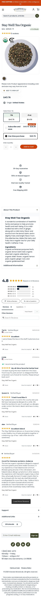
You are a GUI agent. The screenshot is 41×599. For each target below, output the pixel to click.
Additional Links (8, 516)
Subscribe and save (22, 127)
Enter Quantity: (8, 143)
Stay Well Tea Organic (9, 344)
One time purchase (22, 136)
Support (5, 510)
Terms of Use (15, 568)
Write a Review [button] (12, 301)
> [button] (21, 501)
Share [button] (6, 349)
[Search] (37, 16)
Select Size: (8, 111)
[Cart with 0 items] (38, 9)
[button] (34, 349)
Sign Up (34, 535)
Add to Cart (29, 146)
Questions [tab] (19, 307)
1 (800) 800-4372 (9, 551)
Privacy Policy (26, 568)
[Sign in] (33, 9)
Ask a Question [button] (31, 301)
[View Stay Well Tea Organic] (4, 78)
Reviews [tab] (6, 307)
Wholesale (9, 524)
